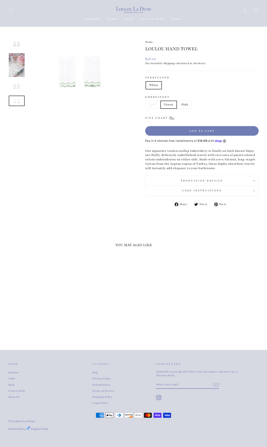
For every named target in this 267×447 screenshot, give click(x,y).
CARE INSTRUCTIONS (202, 190)
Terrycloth (157, 77)
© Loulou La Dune (21, 421)
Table (11, 378)
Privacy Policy (101, 378)
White (153, 85)
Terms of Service (103, 391)
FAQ (95, 372)
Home (149, 42)
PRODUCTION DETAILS (202, 180)
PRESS (176, 19)
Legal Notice (100, 403)
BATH (129, 19)
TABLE (112, 19)
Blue (152, 104)
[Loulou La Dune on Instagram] (158, 397)
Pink (184, 104)
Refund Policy (101, 384)
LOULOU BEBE (152, 19)
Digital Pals (40, 429)
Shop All (13, 397)
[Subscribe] (216, 384)
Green (168, 104)
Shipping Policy (102, 397)
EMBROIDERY (157, 97)
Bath (11, 384)
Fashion (93, 19)
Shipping (169, 63)
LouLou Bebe (16, 391)
